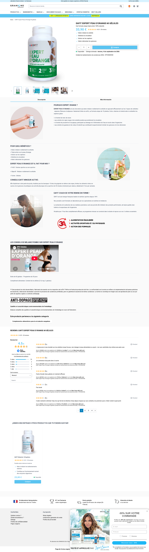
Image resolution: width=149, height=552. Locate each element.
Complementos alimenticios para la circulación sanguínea (31, 321)
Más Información (105, 99)
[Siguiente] (72, 91)
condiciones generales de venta (52, 517)
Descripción (42, 99)
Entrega (13, 519)
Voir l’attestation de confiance (21, 356)
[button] (97, 29)
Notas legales (47, 515)
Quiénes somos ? (16, 515)
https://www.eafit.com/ (79, 350)
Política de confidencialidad (19, 522)
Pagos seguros (15, 524)
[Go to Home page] (17, 6)
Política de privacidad (49, 519)
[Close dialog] (147, 511)
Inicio (11, 19)
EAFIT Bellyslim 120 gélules (22, 457)
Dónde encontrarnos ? (17, 517)
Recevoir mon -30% (129, 543)
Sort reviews (14, 372)
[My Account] (134, 6)
